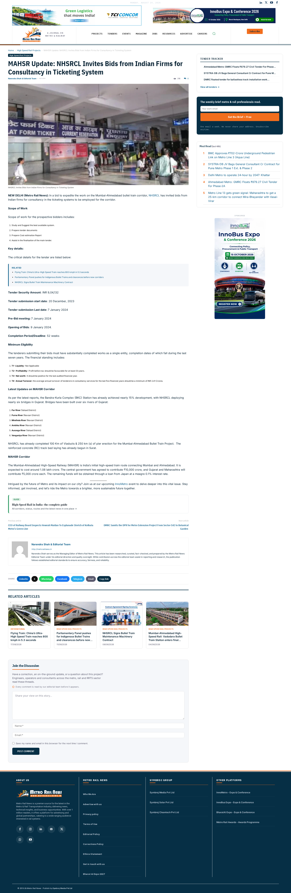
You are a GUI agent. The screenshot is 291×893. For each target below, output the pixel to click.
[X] (62, 829)
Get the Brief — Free (239, 117)
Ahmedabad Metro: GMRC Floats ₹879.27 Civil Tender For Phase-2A (242, 184)
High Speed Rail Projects (28, 50)
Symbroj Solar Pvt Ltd (161, 802)
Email (91, 579)
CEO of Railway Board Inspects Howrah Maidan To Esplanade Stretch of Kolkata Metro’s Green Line (50, 527)
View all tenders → (209, 87)
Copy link (104, 579)
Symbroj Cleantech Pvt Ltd (164, 812)
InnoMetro (121, 484)
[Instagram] (30, 829)
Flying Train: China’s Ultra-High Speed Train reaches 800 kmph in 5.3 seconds (52, 272)
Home (11, 50)
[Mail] (51, 829)
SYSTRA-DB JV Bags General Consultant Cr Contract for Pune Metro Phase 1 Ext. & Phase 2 (244, 166)
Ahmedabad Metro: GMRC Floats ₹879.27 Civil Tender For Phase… (240, 66)
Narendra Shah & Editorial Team (22, 78)
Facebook (62, 579)
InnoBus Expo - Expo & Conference (235, 802)
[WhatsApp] (20, 839)
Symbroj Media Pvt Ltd (162, 792)
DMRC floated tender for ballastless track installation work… (236, 79)
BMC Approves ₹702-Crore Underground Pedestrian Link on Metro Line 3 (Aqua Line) (241, 155)
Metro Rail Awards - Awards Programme (237, 822)
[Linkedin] (40, 829)
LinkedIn (23, 579)
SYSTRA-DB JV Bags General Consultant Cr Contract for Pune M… (240, 73)
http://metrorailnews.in (41, 549)
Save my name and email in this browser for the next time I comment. (52, 743)
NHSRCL (154, 195)
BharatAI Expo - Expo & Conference (235, 812)
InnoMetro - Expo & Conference (233, 792)
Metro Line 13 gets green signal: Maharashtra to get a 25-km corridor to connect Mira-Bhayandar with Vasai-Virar (243, 197)
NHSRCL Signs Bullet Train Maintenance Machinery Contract (44, 282)
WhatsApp (46, 579)
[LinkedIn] (261, 3)
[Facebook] (277, 3)
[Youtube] (271, 3)
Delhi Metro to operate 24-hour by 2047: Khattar (239, 175)
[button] (214, 33)
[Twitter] (266, 3)
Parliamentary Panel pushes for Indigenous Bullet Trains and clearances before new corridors (59, 277)
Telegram (77, 579)
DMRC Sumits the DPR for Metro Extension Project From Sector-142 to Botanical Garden (146, 527)
